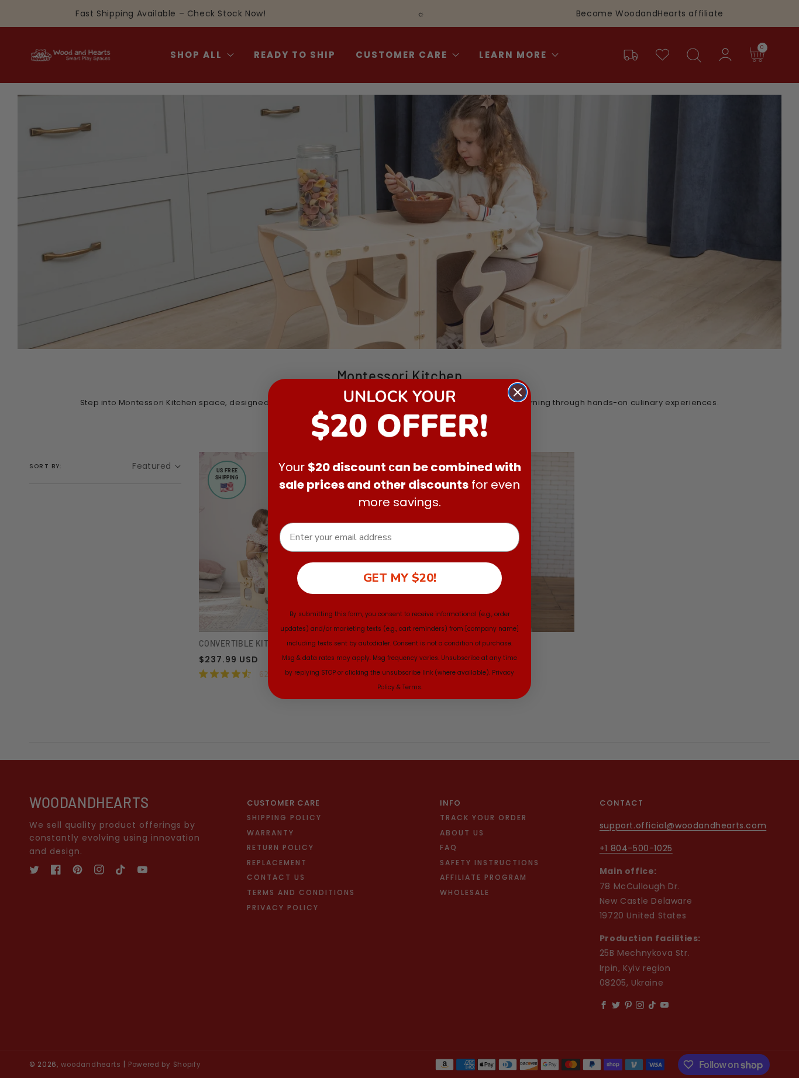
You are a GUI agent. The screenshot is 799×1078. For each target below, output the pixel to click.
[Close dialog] (517, 392)
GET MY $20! (399, 578)
